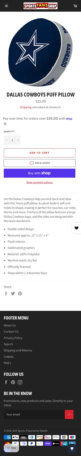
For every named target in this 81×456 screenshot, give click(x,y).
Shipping (25, 107)
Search (8, 344)
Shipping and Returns (18, 350)
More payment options (40, 182)
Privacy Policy (13, 338)
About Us (10, 325)
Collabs (9, 357)
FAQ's (7, 363)
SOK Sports (19, 431)
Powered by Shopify (36, 431)
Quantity (9, 131)
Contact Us (11, 331)
